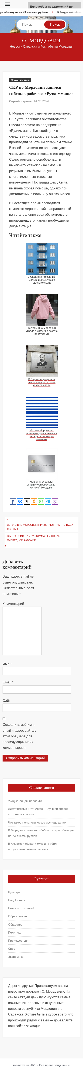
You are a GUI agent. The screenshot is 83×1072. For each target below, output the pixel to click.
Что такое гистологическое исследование (37, 822)
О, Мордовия (41, 40)
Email (8, 682)
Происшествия (20, 80)
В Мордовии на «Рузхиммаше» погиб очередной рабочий (33, 538)
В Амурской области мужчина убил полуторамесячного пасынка (32, 846)
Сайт (6, 700)
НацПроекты (17, 900)
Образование (17, 916)
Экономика (15, 956)
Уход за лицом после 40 (25, 801)
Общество (15, 924)
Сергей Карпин (20, 101)
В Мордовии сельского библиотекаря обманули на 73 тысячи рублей (41, 833)
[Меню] (7, 4)
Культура (14, 892)
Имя (7, 664)
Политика (14, 932)
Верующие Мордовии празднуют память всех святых (40, 527)
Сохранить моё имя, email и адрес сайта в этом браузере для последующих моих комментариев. (19, 736)
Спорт (12, 948)
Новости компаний (21, 908)
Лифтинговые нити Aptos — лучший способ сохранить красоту (38, 811)
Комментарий (13, 604)
